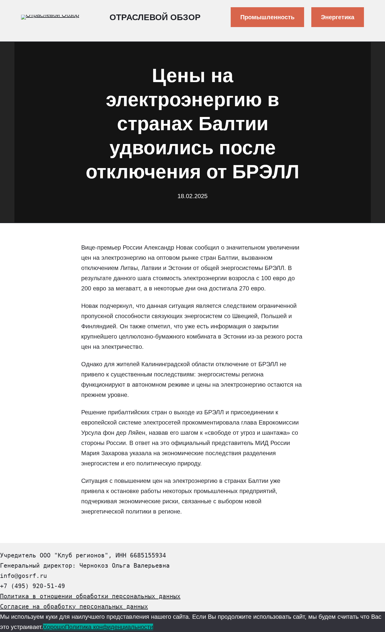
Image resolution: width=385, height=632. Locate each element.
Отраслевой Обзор (155, 17)
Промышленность (267, 17)
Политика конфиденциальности (109, 627)
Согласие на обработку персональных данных (74, 606)
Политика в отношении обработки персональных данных (90, 596)
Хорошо (54, 627)
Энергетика (337, 17)
